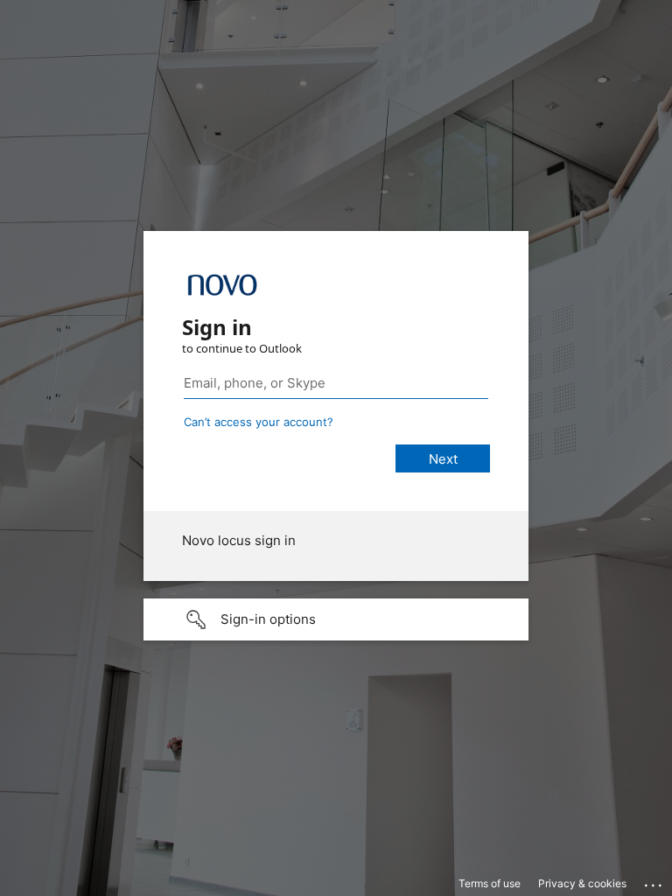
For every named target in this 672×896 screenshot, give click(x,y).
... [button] (654, 881)
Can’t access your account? (258, 422)
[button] (336, 619)
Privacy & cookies (582, 883)
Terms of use (489, 883)
